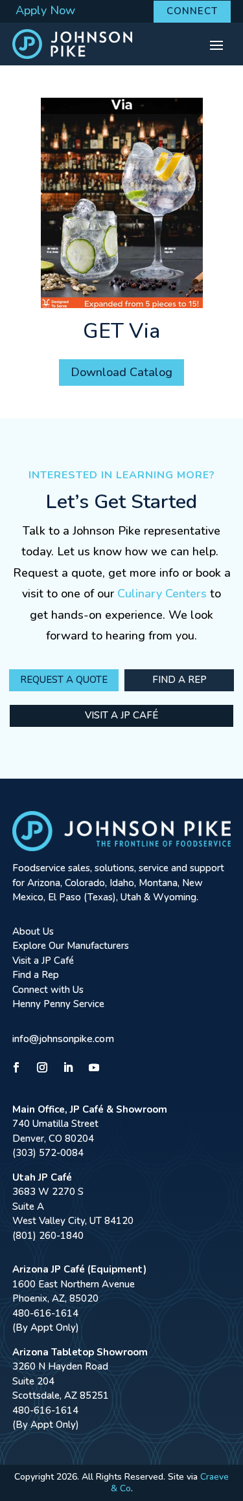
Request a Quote (64, 679)
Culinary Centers (162, 593)
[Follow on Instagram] (42, 1067)
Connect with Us (48, 989)
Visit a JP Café (121, 715)
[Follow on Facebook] (16, 1067)
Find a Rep (179, 679)
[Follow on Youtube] (94, 1067)
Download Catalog (121, 372)
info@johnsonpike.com (63, 1039)
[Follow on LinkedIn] (68, 1067)
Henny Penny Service (58, 1003)
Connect (192, 11)
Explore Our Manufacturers (70, 945)
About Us (33, 931)
